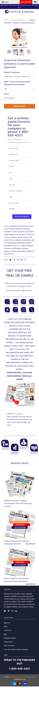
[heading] (19, 126)
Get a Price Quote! (22, 216)
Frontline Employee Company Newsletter (22, 677)
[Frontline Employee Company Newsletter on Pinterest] (12, 611)
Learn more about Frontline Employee (16, 649)
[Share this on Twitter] (10, 260)
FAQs (5, 626)
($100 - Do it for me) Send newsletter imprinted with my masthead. (17, 83)
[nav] (5, 2)
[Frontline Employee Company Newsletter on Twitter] (5, 611)
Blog (5, 634)
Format (6, 94)
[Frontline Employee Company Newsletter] (19, 12)
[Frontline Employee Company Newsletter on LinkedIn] (16, 611)
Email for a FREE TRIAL (26, 2)
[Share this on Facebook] (13, 260)
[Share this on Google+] (21, 260)
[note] (19, 142)
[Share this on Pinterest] (17, 260)
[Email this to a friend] (25, 260)
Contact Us (7, 630)
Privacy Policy (8, 642)
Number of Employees (12, 72)
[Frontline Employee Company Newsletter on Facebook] (9, 611)
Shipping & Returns (10, 638)
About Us (7, 623)
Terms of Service (9, 646)
